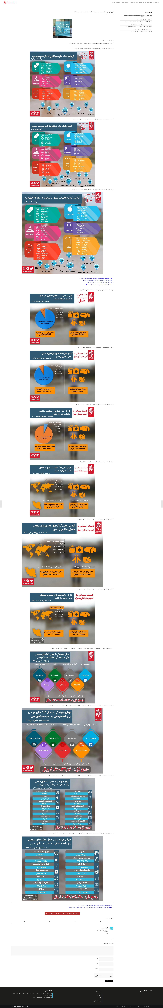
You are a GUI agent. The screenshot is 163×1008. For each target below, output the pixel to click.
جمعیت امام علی (98, 43)
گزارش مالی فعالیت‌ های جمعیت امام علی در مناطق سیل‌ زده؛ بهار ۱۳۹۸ (93, 12)
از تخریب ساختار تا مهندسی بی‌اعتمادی (144, 19)
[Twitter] (125, 1006)
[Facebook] (121, 1006)
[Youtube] (117, 1006)
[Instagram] (123, 1006)
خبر (107, 14)
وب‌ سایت (96, 968)
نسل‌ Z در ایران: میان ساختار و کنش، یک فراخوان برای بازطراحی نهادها (138, 26)
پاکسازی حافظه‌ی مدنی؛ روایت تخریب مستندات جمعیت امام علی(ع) (138, 22)
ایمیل (97, 963)
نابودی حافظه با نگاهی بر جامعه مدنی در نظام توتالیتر (141, 24)
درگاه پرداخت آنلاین (97, 1001)
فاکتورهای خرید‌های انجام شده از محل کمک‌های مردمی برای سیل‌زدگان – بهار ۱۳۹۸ (95, 905)
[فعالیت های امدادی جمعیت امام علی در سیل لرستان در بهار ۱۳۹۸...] (162, 504)
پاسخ (107, 933)
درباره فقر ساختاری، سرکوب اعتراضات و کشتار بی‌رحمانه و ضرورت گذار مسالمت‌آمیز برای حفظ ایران (138, 16)
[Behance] (119, 1006)
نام (97, 958)
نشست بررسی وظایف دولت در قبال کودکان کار (143, 29)
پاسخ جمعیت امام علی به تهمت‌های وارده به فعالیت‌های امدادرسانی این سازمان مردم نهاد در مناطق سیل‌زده (90, 907)
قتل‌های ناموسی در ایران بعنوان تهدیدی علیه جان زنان (141, 31)
